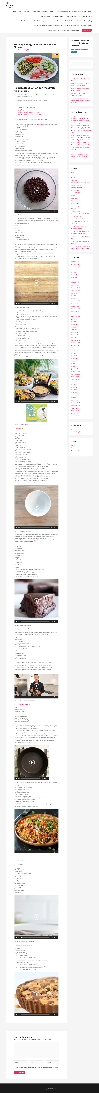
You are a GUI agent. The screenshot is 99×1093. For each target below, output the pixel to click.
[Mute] (54, 211)
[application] (36, 191)
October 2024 (75, 264)
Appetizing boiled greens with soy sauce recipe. (30, 114)
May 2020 (74, 358)
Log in (73, 445)
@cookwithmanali (43, 782)
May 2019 (74, 390)
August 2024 (74, 269)
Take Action (87, 30)
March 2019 (74, 395)
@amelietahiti (36, 311)
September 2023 (75, 290)
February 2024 (75, 282)
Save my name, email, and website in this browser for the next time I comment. (37, 1067)
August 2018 (74, 413)
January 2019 (74, 400)
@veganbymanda (34, 540)
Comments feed (75, 450)
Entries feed (74, 448)
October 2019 (75, 377)
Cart (72, 172)
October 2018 (75, 408)
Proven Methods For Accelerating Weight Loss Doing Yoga (80, 121)
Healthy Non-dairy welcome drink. (26, 107)
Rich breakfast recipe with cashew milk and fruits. (30, 110)
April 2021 (74, 329)
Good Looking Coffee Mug (78, 432)
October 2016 (75, 416)
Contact (44, 11)
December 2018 (75, 403)
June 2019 (74, 387)
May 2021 (74, 327)
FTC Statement (75, 190)
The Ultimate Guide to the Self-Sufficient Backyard (78, 25)
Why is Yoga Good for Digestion (81, 140)
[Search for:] (81, 64)
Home (15, 11)
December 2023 (75, 288)
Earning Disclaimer (76, 187)
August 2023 (74, 293)
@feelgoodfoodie (39, 124)
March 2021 (74, 332)
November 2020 (75, 343)
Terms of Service (75, 211)
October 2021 (75, 314)
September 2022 (75, 301)
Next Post (57, 1027)
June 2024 (74, 275)
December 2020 (75, 340)
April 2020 (74, 361)
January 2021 (74, 337)
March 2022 (74, 303)
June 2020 (74, 356)
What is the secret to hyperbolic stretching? (52, 16)
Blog (20, 11)
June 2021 (74, 324)
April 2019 (74, 392)
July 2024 (73, 272)
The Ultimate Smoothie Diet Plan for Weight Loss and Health (37, 21)
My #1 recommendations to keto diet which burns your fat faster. (31, 119)
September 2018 (75, 411)
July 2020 (73, 353)
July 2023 (73, 295)
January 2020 (74, 369)
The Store (26, 11)
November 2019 (75, 374)
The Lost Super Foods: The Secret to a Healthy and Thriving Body (74, 21)
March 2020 (74, 363)
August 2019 (74, 382)
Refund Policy (75, 206)
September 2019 (75, 379)
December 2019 (75, 371)
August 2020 (74, 350)
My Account (74, 201)
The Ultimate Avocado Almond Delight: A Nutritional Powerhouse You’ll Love (80, 100)
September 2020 (75, 348)
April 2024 (74, 277)
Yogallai (9, 5)
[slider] (35, 303)
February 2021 (75, 335)
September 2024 (75, 267)
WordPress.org (75, 453)
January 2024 (74, 285)
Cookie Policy (75, 180)
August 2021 (74, 319)
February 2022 (75, 306)
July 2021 (73, 322)
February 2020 (75, 366)
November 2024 (75, 261)
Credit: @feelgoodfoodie (20, 704)
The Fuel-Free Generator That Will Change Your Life (48, 25)
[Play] (16, 211)
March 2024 (74, 280)
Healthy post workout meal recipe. (26, 109)
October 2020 (75, 345)
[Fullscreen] (56, 211)
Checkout (73, 175)
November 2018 (75, 405)
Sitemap (51, 11)
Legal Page (36, 11)
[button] (36, 190)
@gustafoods (25, 223)
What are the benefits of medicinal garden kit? (79, 16)
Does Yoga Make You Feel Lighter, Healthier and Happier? (63, 30)
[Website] (52, 1062)
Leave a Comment (18, 50)
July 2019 (73, 384)
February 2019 (75, 397)
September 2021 (75, 316)
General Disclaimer (76, 193)
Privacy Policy (75, 203)
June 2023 (74, 298)
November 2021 (75, 311)
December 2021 (75, 309)
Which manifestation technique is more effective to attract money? (74, 11)
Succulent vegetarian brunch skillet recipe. (28, 112)
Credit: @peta (17, 428)
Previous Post (16, 1027)
